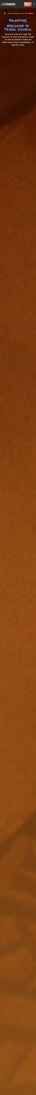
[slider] (30, 13)
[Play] (5, 13)
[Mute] (26, 13)
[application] (18, 13)
